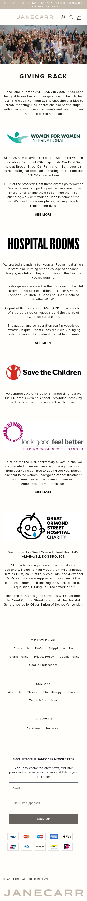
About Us (15, 692)
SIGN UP (43, 819)
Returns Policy (18, 657)
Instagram (53, 728)
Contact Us (21, 648)
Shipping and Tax (61, 648)
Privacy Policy (44, 657)
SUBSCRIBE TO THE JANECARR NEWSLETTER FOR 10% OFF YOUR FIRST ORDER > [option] (43, 4)
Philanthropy (53, 692)
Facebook (34, 728)
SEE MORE (43, 343)
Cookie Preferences (43, 665)
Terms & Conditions (43, 700)
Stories (32, 692)
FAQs (39, 648)
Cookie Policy (69, 657)
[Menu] (8, 17)
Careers (73, 692)
